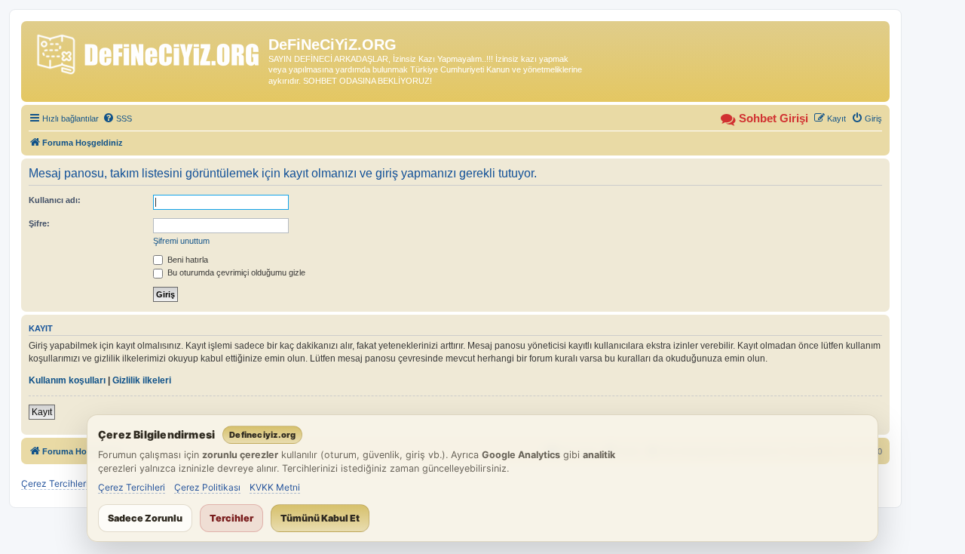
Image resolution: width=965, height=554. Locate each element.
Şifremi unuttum (181, 240)
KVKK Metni (275, 487)
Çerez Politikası (207, 487)
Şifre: (39, 223)
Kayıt (42, 412)
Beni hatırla (186, 259)
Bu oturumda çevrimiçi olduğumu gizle (235, 272)
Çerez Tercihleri (131, 487)
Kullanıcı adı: (55, 200)
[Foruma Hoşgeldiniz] (146, 51)
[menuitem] (117, 118)
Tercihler (231, 518)
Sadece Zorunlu (145, 518)
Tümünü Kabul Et (320, 518)
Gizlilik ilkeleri (141, 380)
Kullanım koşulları (67, 380)
